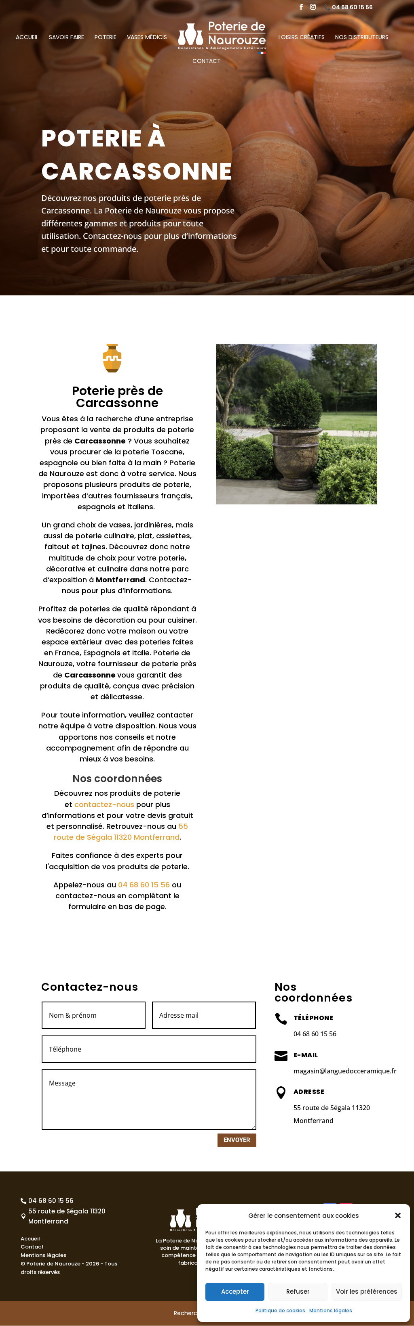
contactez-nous (104, 804)
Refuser (298, 1291)
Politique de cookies (280, 1310)
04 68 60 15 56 (144, 885)
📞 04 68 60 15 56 (348, 7)
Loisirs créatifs (302, 37)
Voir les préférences (366, 1291)
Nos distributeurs (362, 37)
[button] (398, 1215)
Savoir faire (66, 37)
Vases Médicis (147, 37)
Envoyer (237, 1140)
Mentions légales (330, 1310)
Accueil (27, 37)
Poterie (105, 37)
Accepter (235, 1291)
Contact (206, 61)
